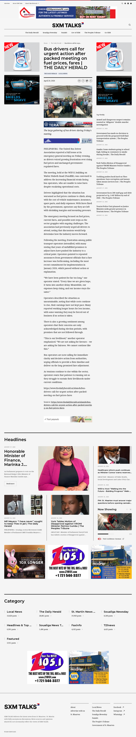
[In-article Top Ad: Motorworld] (68, 124)
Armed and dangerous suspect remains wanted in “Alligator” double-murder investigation (113, 122)
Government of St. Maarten (103, 725)
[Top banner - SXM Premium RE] (68, 12)
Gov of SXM (75, 32)
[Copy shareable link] (79, 80)
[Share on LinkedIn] (90, 80)
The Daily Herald (32, 32)
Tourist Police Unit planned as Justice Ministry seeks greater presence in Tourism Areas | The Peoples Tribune (112, 209)
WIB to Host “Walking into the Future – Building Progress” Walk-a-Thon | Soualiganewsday (114, 490)
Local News (63, 73)
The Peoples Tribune (92, 32)
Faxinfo (64, 32)
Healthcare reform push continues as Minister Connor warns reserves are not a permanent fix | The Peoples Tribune (114, 471)
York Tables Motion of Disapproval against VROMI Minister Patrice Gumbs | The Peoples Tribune (113, 165)
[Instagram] (128, 3)
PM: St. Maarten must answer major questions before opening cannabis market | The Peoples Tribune (115, 501)
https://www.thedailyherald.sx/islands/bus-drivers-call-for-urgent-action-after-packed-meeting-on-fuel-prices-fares (68, 405)
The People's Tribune (100, 721)
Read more (11, 484)
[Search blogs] (122, 3)
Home (46, 43)
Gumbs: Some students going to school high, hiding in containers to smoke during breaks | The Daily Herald (112, 152)
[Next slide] (130, 509)
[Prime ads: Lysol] (22, 57)
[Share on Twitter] (86, 80)
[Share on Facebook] (83, 80)
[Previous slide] (127, 509)
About (73, 707)
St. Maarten (75, 714)
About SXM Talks (17, 3)
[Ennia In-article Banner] (68, 419)
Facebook (117, 707)
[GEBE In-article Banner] (68, 140)
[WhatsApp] (131, 3)
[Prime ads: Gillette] (22, 89)
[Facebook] (125, 3)
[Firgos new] (111, 562)
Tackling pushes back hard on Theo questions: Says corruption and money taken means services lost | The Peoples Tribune (113, 180)
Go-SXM (108, 32)
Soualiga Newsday (50, 32)
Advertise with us (78, 711)
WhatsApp (118, 714)
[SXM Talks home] (68, 24)
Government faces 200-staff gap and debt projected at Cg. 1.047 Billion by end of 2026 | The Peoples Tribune (114, 195)
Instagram (118, 711)
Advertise (7, 3)
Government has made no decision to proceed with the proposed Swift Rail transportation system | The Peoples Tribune (112, 137)
